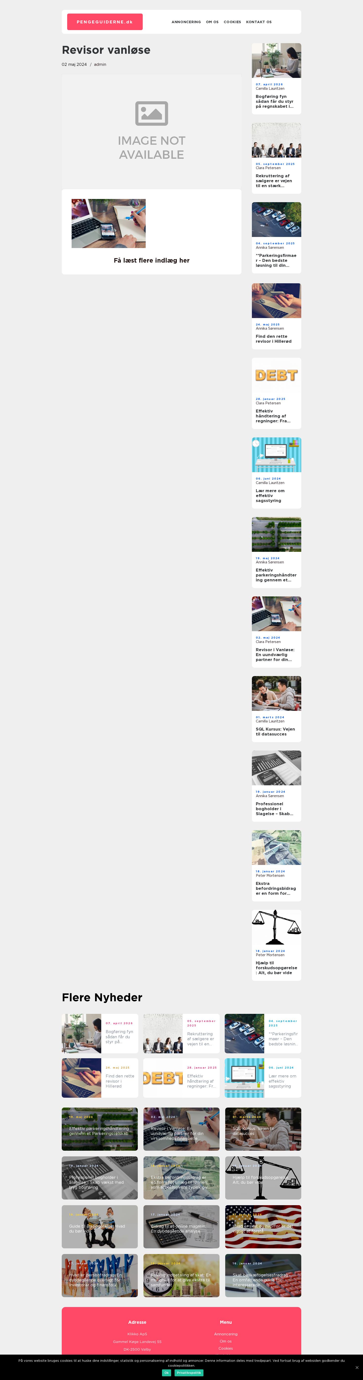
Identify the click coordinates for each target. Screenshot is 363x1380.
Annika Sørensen (270, 247)
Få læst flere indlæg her (152, 260)
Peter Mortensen (270, 875)
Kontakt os (259, 22)
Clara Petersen (268, 168)
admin (100, 64)
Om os (212, 22)
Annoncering (186, 22)
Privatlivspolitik (189, 1373)
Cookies (232, 22)
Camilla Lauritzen (270, 88)
